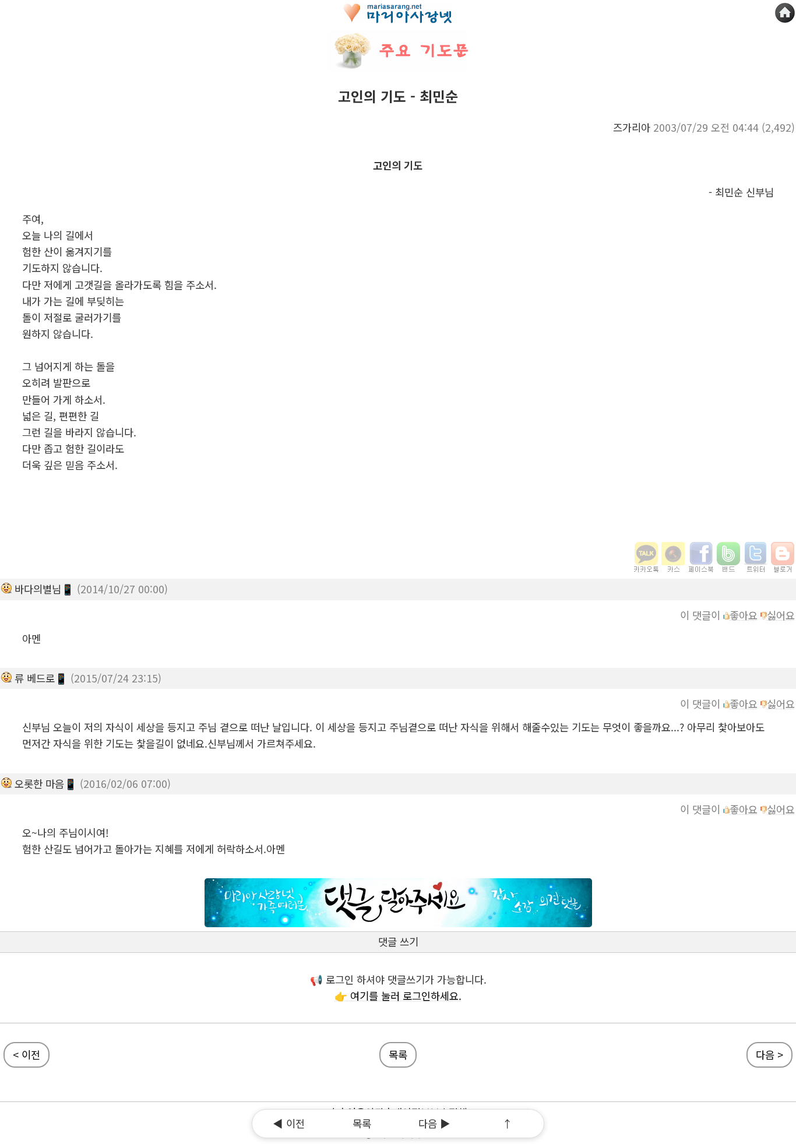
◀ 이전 (289, 1123)
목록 (398, 1054)
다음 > (769, 1054)
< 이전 (26, 1054)
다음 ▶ (434, 1123)
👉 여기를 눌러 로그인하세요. (398, 995)
